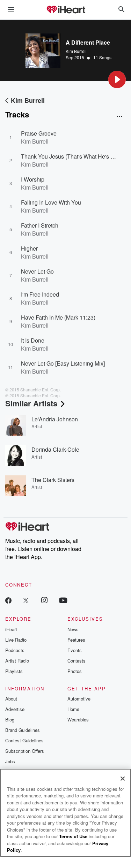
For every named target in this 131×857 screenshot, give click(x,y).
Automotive (78, 698)
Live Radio (16, 639)
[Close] (122, 778)
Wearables (78, 719)
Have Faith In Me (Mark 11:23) (58, 317)
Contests (76, 660)
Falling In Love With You (51, 202)
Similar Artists (31, 403)
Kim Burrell (76, 51)
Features (76, 639)
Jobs (10, 761)
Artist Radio (17, 660)
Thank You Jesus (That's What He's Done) (73, 156)
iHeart (11, 629)
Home (73, 709)
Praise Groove (39, 133)
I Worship (32, 179)
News (73, 629)
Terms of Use (73, 836)
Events (74, 650)
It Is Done (32, 340)
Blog (9, 719)
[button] (117, 79)
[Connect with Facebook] (8, 600)
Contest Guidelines (24, 740)
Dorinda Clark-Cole (55, 449)
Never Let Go (37, 271)
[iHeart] (66, 10)
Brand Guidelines (22, 730)
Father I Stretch (39, 225)
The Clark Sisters (52, 480)
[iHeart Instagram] (44, 600)
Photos (74, 671)
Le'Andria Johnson (54, 419)
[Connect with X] (26, 600)
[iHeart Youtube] (63, 600)
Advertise (14, 709)
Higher (29, 248)
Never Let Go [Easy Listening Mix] (63, 363)
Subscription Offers (24, 751)
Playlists (14, 671)
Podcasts (14, 650)
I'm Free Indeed (40, 294)
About (11, 698)
